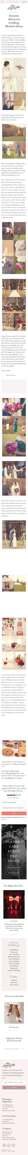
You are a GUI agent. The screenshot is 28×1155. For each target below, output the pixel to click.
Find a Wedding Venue (7, 1105)
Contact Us (4, 1136)
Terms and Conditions (11, 1151)
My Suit (20, 778)
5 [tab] (16, 934)
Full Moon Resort (11, 773)
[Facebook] (13, 1145)
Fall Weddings (14, 966)
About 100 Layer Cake (7, 1132)
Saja (11, 115)
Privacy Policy (3, 1151)
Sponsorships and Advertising (9, 1139)
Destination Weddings (14, 970)
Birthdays (14, 980)
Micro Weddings (14, 954)
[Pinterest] (9, 1145)
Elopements (14, 952)
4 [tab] (15, 934)
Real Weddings (14, 12)
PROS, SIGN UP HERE (14, 873)
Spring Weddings (14, 961)
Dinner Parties (14, 985)
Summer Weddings (14, 963)
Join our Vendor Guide (7, 1119)
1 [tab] (11, 934)
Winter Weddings (14, 959)
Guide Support (5, 1121)
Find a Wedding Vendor (7, 1107)
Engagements (14, 968)
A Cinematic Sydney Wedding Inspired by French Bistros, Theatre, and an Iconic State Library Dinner (14, 927)
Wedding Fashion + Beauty (8, 1110)
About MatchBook (6, 1134)
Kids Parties (14, 982)
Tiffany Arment (14, 771)
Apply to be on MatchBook (8, 1123)
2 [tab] (12, 934)
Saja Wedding (9, 778)
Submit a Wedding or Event (8, 1137)
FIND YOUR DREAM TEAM (14, 867)
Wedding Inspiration (14, 957)
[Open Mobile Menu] (2, 1)
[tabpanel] (14, 911)
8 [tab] (18, 1030)
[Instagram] (4, 1145)
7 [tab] (17, 1030)
